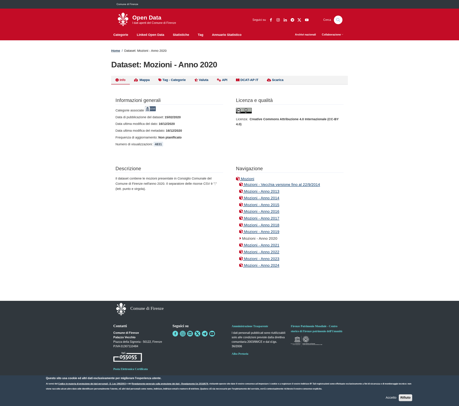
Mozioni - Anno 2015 (261, 205)
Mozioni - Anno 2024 (261, 265)
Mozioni (247, 179)
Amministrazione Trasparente (250, 326)
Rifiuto (405, 397)
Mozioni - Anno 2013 (261, 191)
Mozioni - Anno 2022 (261, 252)
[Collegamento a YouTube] (212, 333)
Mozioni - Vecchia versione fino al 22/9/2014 (281, 184)
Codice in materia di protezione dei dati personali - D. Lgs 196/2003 (92, 384)
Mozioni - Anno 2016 (261, 211)
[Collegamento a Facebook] (175, 333)
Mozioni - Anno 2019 (261, 232)
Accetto (391, 397)
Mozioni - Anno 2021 (261, 245)
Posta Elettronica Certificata (130, 369)
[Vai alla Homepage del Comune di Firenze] (121, 308)
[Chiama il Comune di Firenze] (127, 357)
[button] (333, 35)
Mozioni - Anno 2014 (261, 198)
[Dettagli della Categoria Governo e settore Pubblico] (150, 110)
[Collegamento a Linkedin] (190, 333)
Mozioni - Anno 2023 (261, 259)
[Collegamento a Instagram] (183, 333)
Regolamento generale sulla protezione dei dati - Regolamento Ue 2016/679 (170, 384)
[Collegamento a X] (197, 333)
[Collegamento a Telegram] (205, 333)
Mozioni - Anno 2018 (261, 225)
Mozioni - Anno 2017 (261, 218)
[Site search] (338, 20)
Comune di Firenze (127, 4)
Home (115, 50)
